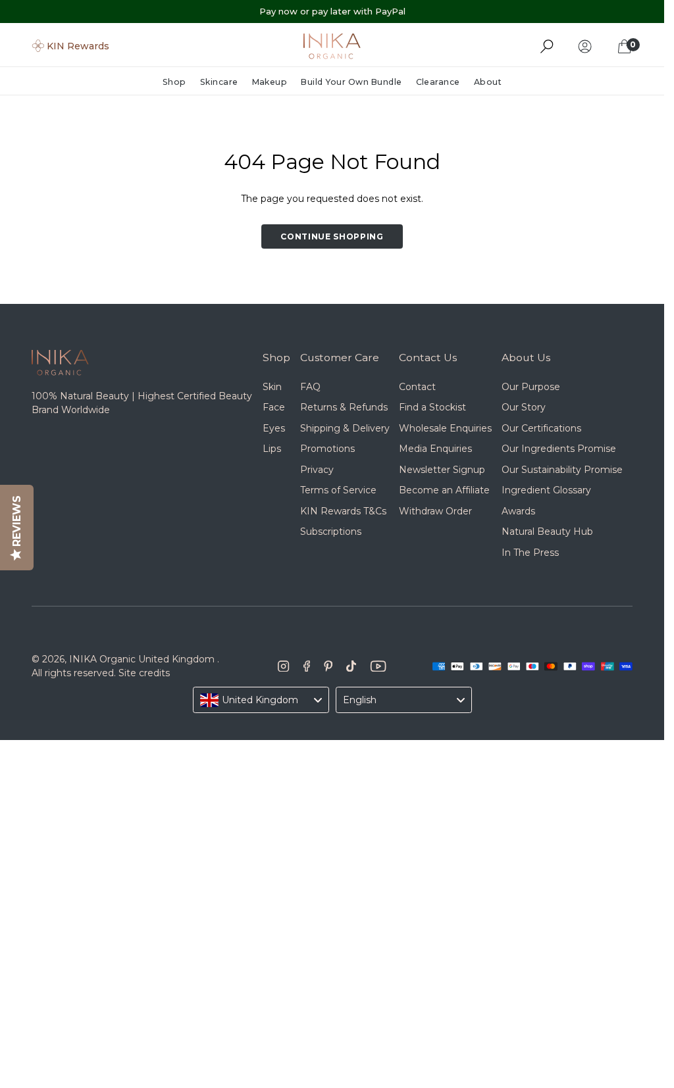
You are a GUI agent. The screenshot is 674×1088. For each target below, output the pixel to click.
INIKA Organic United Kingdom (142, 659)
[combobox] (261, 700)
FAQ (310, 387)
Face (274, 407)
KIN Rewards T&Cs (343, 511)
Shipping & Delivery (345, 428)
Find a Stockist (432, 407)
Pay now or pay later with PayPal (332, 11)
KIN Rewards (78, 46)
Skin (272, 387)
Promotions (327, 449)
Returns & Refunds (344, 407)
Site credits (144, 673)
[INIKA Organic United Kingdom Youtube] (378, 666)
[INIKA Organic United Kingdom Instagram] (284, 666)
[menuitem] (178, 82)
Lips (272, 449)
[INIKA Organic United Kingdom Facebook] (306, 666)
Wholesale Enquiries (445, 428)
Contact (417, 387)
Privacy (317, 470)
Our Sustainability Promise (562, 470)
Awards (518, 511)
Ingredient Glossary (546, 490)
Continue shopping (332, 236)
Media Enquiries (435, 449)
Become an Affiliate (444, 490)
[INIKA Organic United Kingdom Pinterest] (328, 666)
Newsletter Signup (442, 470)
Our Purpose (531, 387)
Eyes (274, 428)
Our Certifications (541, 428)
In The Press (530, 552)
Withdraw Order (435, 511)
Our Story (524, 407)
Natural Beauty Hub (547, 531)
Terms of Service (338, 490)
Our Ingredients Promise (559, 449)
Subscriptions (330, 531)
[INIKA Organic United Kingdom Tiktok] (351, 666)
